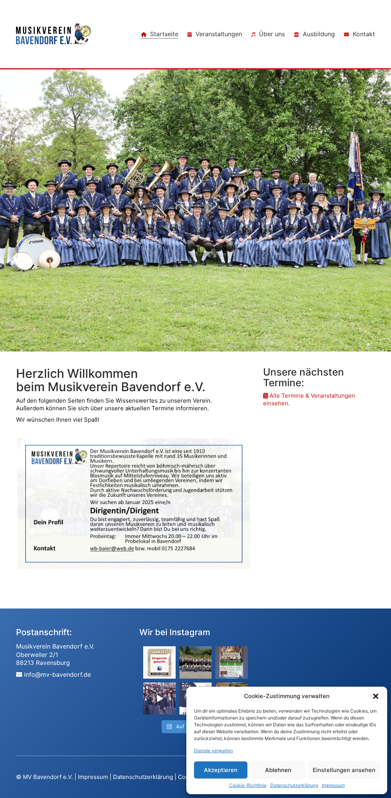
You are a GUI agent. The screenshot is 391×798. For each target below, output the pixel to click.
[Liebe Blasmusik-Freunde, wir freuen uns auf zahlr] (159, 662)
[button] (376, 696)
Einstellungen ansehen (344, 770)
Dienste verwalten (213, 750)
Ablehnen (278, 770)
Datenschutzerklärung (294, 785)
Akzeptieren (221, 770)
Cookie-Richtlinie (248, 785)
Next (261, 504)
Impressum (333, 785)
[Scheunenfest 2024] (231, 662)
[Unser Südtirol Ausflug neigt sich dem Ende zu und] (195, 662)
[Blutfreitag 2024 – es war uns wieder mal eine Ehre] (159, 698)
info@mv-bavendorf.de (57, 674)
